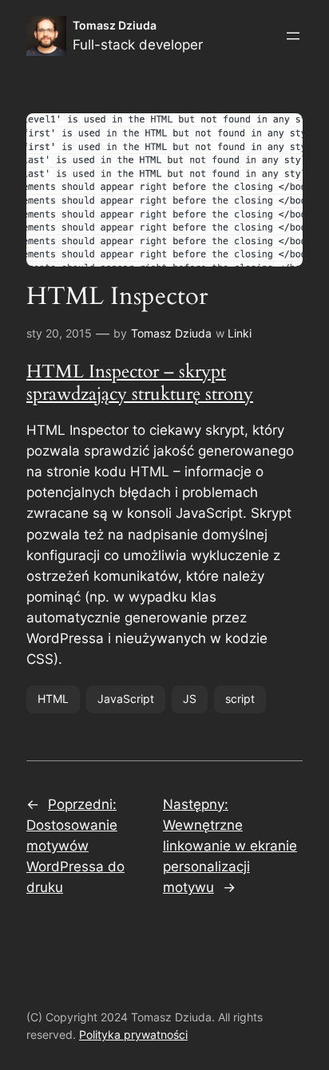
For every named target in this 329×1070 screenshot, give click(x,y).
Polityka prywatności (133, 1034)
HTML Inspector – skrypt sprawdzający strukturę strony (139, 382)
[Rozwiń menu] (293, 35)
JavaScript (125, 698)
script (240, 698)
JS (189, 698)
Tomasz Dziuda (115, 25)
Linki (240, 333)
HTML (53, 698)
